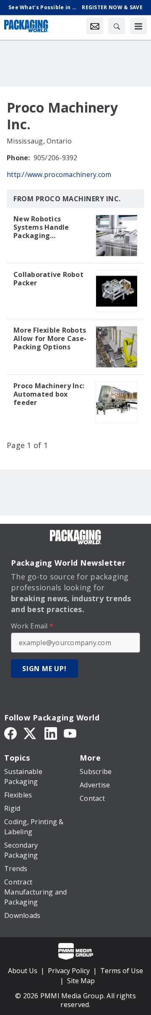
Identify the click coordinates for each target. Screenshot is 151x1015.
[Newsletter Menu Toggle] (94, 26)
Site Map (81, 980)
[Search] (116, 26)
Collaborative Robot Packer (48, 278)
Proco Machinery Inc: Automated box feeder (48, 394)
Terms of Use (121, 970)
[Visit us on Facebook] (10, 732)
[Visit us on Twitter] (30, 732)
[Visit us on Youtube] (70, 732)
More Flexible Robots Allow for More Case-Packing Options (49, 338)
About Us (22, 970)
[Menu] (138, 26)
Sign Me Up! (44, 668)
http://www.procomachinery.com (59, 174)
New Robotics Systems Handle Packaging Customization (41, 227)
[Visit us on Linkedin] (50, 732)
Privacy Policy (69, 970)
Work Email (32, 626)
